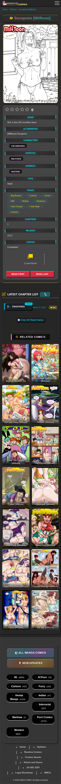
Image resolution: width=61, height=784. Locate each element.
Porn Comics (44, 719)
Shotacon (41, 201)
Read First (18, 274)
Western (13, 9)
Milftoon (16, 159)
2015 (9, 235)
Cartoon (33, 195)
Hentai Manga (17, 697)
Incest (48, 195)
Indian (44, 695)
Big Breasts (16, 195)
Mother (25, 201)
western (14, 212)
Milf (12, 201)
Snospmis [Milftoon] (27, 9)
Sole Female (17, 206)
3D (18, 677)
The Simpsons (18, 146)
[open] (57, 3)
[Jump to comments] (30, 256)
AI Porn (44, 677)
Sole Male (35, 206)
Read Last (42, 274)
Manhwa (19, 717)
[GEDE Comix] (13, 3)
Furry (44, 686)
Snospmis (18, 306)
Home (5, 9)
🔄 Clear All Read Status (30, 320)
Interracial (44, 706)
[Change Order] (45, 294)
